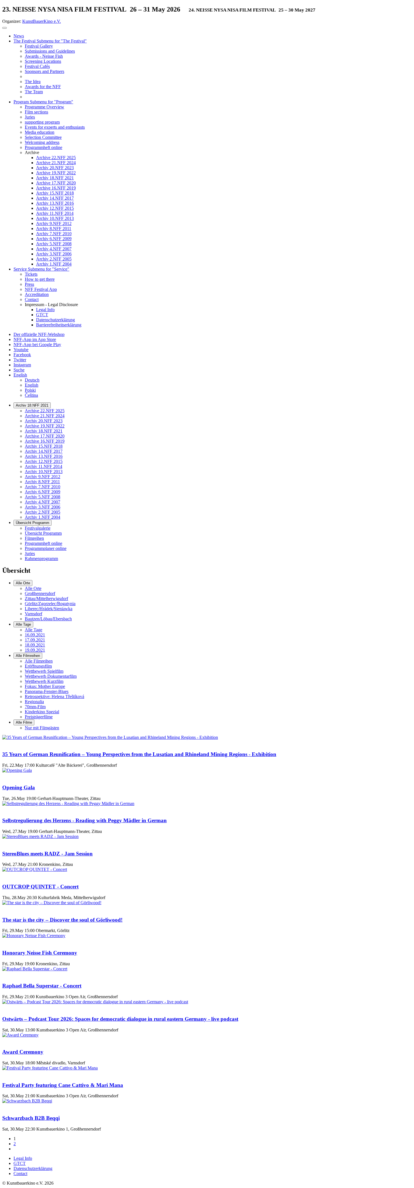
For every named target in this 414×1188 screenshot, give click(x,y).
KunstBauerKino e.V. (41, 21)
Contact (20, 1173)
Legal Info (23, 1158)
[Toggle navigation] (4, 28)
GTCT (20, 1163)
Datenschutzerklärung (33, 1168)
